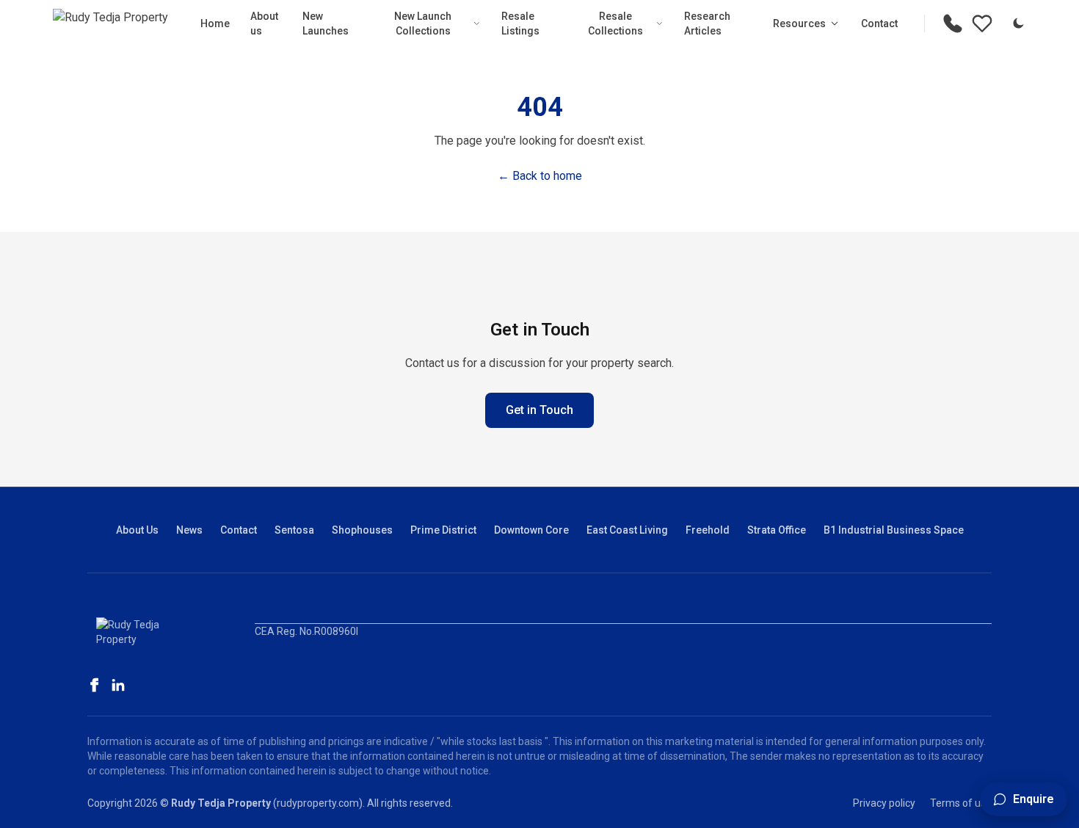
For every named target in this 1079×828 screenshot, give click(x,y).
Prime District (443, 530)
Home (215, 23)
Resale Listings (520, 23)
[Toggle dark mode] (1018, 23)
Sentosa (294, 530)
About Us (137, 530)
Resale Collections (615, 23)
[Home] (110, 23)
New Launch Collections (422, 23)
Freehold (708, 530)
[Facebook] (94, 685)
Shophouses (362, 530)
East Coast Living (627, 530)
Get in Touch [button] (539, 410)
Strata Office (776, 530)
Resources (799, 23)
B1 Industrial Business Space (894, 530)
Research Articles (707, 23)
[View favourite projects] (982, 23)
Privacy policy (884, 803)
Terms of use (961, 803)
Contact (879, 23)
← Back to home (540, 176)
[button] (1023, 799)
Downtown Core (531, 530)
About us (264, 23)
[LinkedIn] (118, 685)
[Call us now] (952, 23)
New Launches (325, 23)
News (189, 530)
